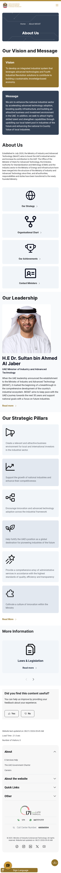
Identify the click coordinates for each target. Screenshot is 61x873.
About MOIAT (35, 24)
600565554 (43, 827)
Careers (8, 770)
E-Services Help (11, 760)
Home (23, 24)
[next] (33, 679)
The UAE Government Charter (17, 765)
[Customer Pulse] (54, 862)
